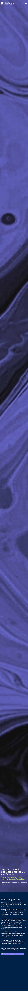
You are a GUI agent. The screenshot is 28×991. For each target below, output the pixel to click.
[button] (26, 3)
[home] (7, 3)
